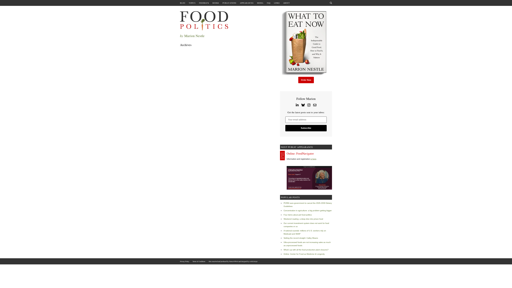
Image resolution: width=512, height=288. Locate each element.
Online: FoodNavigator (300, 153)
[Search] (331, 3)
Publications (229, 3)
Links (277, 3)
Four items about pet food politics (298, 215)
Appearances (246, 3)
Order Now (306, 80)
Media (260, 3)
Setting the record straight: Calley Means (301, 238)
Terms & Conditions (199, 261)
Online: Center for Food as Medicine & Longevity (304, 254)
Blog (182, 3)
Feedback (204, 3)
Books (216, 3)
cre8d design (253, 261)
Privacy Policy (184, 261)
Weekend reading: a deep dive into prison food (303, 219)
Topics (192, 3)
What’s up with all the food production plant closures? (306, 250)
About (286, 3)
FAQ (268, 3)
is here (313, 159)
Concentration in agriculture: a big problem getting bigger (308, 210)
